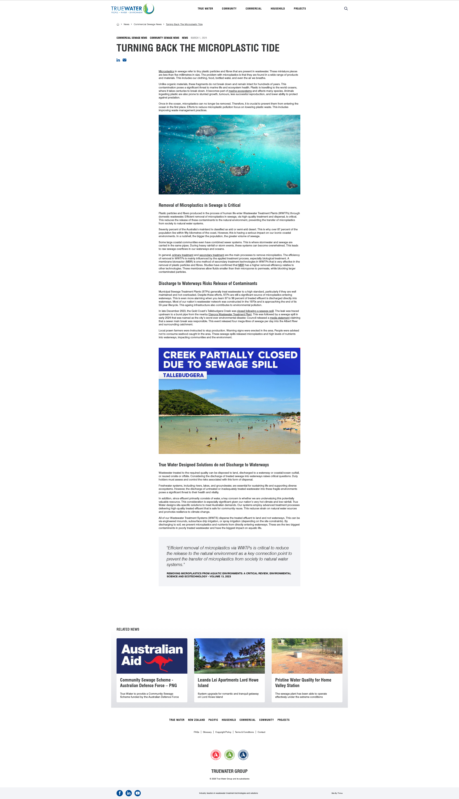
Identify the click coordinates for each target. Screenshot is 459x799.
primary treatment (182, 255)
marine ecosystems (240, 91)
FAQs (196, 732)
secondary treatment (211, 255)
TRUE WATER (176, 719)
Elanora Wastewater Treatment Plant (230, 314)
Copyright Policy (223, 732)
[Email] (124, 60)
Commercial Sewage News (148, 24)
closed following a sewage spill (255, 311)
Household (278, 8)
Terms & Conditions (244, 732)
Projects (300, 8)
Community (229, 8)
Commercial (254, 8)
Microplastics (166, 71)
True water (205, 8)
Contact (261, 732)
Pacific (213, 719)
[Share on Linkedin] (118, 60)
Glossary (207, 732)
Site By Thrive (337, 793)
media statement (280, 317)
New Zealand (196, 719)
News (126, 24)
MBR (241, 265)
